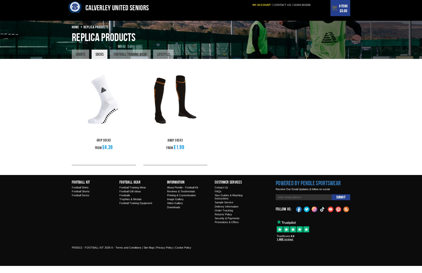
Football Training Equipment (135, 203)
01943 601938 (302, 4)
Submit (341, 197)
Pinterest (338, 209)
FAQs (218, 191)
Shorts (80, 54)
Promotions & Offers (227, 222)
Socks (99, 54)
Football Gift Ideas (130, 191)
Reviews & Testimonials (181, 191)
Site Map (149, 247)
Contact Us (221, 187)
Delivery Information (226, 206)
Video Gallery (175, 203)
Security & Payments (227, 218)
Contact (282, 4)
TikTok (323, 209)
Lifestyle (163, 54)
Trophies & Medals (130, 199)
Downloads (173, 207)
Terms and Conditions (128, 247)
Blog (346, 209)
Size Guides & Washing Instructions (229, 197)
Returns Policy (223, 214)
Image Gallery (175, 199)
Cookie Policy (183, 247)
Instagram (314, 209)
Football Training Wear (130, 54)
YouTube (331, 209)
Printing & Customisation (181, 195)
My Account (262, 4)
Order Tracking (224, 210)
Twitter (307, 209)
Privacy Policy (164, 247)
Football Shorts (81, 191)
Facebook (299, 209)
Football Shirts (80, 187)
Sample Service (224, 202)
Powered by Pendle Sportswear (308, 183)
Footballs (124, 195)
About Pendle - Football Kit (182, 187)
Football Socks (80, 195)
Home (75, 27)
